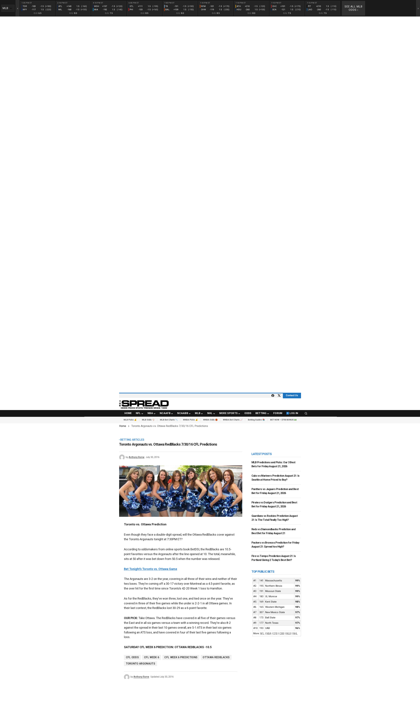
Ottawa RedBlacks (216, 657)
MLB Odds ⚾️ (148, 420)
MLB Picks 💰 (130, 420)
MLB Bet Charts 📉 (169, 420)
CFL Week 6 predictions (180, 657)
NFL (262, 633)
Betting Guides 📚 (256, 420)
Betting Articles (132, 439)
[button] (306, 413)
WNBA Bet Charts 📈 (233, 420)
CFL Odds (132, 657)
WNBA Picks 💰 (190, 420)
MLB (288, 633)
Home (122, 426)
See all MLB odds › (353, 8)
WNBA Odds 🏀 (210, 420)
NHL (295, 633)
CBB (282, 633)
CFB (275, 633)
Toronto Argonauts (140, 663)
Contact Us (292, 395)
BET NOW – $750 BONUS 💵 (283, 420)
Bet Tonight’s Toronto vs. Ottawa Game (150, 569)
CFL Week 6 (151, 657)
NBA (268, 633)
